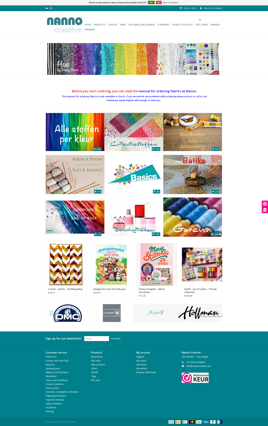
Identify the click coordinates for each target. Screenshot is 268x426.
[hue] (134, 59)
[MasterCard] (191, 422)
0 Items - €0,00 (190, 8)
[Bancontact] (184, 422)
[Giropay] (219, 422)
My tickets (141, 364)
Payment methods (55, 399)
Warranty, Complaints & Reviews (62, 391)
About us (50, 364)
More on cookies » (171, 3)
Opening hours (53, 368)
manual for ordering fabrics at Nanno (167, 91)
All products (97, 356)
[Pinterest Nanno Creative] (214, 338)
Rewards (90, 29)
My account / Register (212, 8)
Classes (112, 24)
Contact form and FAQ (57, 360)
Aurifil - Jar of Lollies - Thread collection (200, 291)
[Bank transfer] (170, 422)
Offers (94, 368)
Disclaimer (51, 407)
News (123, 24)
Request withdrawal (146, 372)
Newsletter (51, 376)
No (159, 3)
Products (99, 24)
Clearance (163, 24)
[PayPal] (212, 422)
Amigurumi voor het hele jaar (109, 289)
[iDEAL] (177, 422)
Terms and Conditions (57, 380)
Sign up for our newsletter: (64, 338)
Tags (93, 376)
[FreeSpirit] (156, 313)
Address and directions (57, 372)
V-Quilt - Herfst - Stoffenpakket (65, 289)
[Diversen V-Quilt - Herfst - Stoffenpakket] (66, 264)
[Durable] (112, 313)
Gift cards (202, 24)
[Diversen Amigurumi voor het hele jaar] (111, 264)
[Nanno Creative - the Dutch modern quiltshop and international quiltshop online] (65, 24)
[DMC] (68, 313)
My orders (141, 360)
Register (140, 356)
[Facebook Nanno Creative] (208, 338)
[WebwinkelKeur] (202, 378)
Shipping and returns (56, 395)
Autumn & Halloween (141, 24)
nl (47, 8)
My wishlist (141, 368)
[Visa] (198, 422)
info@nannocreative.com (198, 366)
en (51, 8)
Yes (151, 3)
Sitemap (50, 411)
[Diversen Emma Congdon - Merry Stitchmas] (156, 264)
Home (88, 24)
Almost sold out (182, 24)
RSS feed (95, 380)
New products (98, 364)
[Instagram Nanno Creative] (219, 338)
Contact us (51, 356)
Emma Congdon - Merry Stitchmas (152, 291)
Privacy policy (52, 387)
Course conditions (55, 384)
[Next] (216, 313)
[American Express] (205, 422)
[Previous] (52, 313)
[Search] (200, 19)
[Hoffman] (200, 313)
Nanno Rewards (54, 403)
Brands (215, 24)
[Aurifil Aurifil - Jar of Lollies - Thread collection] (202, 264)
